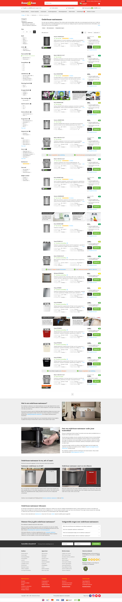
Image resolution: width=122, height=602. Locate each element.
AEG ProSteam (65, 560)
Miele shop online (45, 570)
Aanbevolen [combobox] (96, 32)
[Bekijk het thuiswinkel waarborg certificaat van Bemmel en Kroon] (83, 3)
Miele (62, 498)
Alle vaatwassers (50, 28)
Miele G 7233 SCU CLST (59, 158)
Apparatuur (45, 551)
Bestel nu (96, 47)
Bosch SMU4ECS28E (58, 223)
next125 (23, 560)
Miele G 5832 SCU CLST (59, 55)
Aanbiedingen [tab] (80, 11)
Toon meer (23, 128)
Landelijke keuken (25, 563)
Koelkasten (44, 563)
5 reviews (71, 179)
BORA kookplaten (45, 568)
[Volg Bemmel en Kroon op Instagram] (93, 595)
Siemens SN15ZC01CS (59, 36)
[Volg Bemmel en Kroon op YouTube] (96, 595)
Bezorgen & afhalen (25, 582)
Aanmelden (96, 543)
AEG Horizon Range (66, 555)
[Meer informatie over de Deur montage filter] (29, 98)
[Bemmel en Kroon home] (28, 3)
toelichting (62, 155)
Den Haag (64, 578)
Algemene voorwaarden (65, 595)
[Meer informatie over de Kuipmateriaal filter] (29, 131)
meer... (99, 25)
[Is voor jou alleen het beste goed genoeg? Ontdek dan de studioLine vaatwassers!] (56, 321)
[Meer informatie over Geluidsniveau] (68, 43)
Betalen (22, 584)
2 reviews (71, 38)
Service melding (90, 1)
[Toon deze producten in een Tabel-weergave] (85, 32)
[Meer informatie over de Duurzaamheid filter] (29, 54)
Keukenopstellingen (25, 556)
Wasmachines (45, 553)
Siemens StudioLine (66, 570)
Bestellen (23, 581)
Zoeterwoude (85, 578)
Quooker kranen (45, 558)
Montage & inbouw (25, 589)
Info (90, 47)
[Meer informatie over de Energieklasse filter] (29, 62)
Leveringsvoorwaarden (26, 570)
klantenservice (38, 513)
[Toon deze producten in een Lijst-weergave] (82, 32)
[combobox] (61, 3)
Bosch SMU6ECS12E (58, 177)
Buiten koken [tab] (72, 11)
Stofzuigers (44, 556)
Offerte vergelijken (25, 568)
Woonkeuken (24, 565)
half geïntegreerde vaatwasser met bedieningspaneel (39, 529)
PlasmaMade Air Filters (67, 567)
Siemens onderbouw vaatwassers (29, 25)
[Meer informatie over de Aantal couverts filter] (30, 103)
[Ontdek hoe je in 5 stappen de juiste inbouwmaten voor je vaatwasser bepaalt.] (56, 216)
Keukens (23, 551)
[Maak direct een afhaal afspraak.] (86, 95)
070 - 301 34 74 (93, 269)
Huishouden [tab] (43, 11)
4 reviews (71, 225)
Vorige (23, 15)
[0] (99, 3)
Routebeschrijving (46, 586)
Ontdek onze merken (66, 553)
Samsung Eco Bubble (66, 561)
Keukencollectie (24, 553)
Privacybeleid (56, 595)
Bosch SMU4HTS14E (58, 102)
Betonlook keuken (25, 567)
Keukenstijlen (24, 555)
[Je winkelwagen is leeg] (99, 3)
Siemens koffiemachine (67, 568)
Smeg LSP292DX (57, 287)
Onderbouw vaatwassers (27, 22)
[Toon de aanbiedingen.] (56, 95)
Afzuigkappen (44, 565)
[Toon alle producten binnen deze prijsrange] (34, 31)
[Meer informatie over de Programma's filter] (29, 118)
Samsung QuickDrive (66, 565)
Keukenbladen (24, 558)
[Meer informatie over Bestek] (61, 44)
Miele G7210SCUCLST (59, 256)
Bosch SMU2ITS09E (58, 73)
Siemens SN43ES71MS (59, 120)
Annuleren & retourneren (26, 586)
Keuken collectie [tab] (25, 11)
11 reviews (71, 198)
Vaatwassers (34, 15)
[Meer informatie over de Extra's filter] (26, 149)
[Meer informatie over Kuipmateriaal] (83, 44)
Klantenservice (25, 578)
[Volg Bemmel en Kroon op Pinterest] (99, 595)
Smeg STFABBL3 (58, 357)
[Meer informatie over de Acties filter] (25, 47)
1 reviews (71, 75)
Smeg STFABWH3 (58, 302)
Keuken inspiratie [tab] (35, 11)
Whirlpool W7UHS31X (59, 273)
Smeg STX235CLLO (58, 241)
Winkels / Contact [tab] (91, 11)
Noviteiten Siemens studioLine (68, 556)
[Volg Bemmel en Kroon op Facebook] (90, 595)
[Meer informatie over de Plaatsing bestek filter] (31, 83)
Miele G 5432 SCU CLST (59, 374)
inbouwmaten (63, 269)
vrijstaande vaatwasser (50, 532)
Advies (43, 28)
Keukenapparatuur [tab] (52, 11)
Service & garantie (25, 587)
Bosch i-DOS (65, 558)
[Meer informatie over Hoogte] (78, 43)
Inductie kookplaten (46, 561)
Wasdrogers (44, 555)
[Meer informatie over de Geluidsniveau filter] (29, 73)
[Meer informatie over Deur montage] (83, 294)
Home (28, 15)
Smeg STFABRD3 (58, 328)
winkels (53, 513)
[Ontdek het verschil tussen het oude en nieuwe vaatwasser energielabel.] (86, 216)
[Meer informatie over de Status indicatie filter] (30, 112)
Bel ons (97, 381)
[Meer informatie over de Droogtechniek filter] (30, 90)
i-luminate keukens (25, 561)
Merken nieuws (66, 551)
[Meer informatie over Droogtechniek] (64, 46)
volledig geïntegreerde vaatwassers (34, 414)
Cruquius (44, 578)
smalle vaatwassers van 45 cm (77, 452)
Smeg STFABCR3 (58, 342)
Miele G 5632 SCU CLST (59, 137)
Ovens (43, 567)
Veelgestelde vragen (60, 28)
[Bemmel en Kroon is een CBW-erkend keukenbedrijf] (77, 600)
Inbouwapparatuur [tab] (63, 11)
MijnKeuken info (97, 1)
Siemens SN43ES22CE (59, 196)
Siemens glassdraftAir (66, 563)
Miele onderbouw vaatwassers (28, 24)
